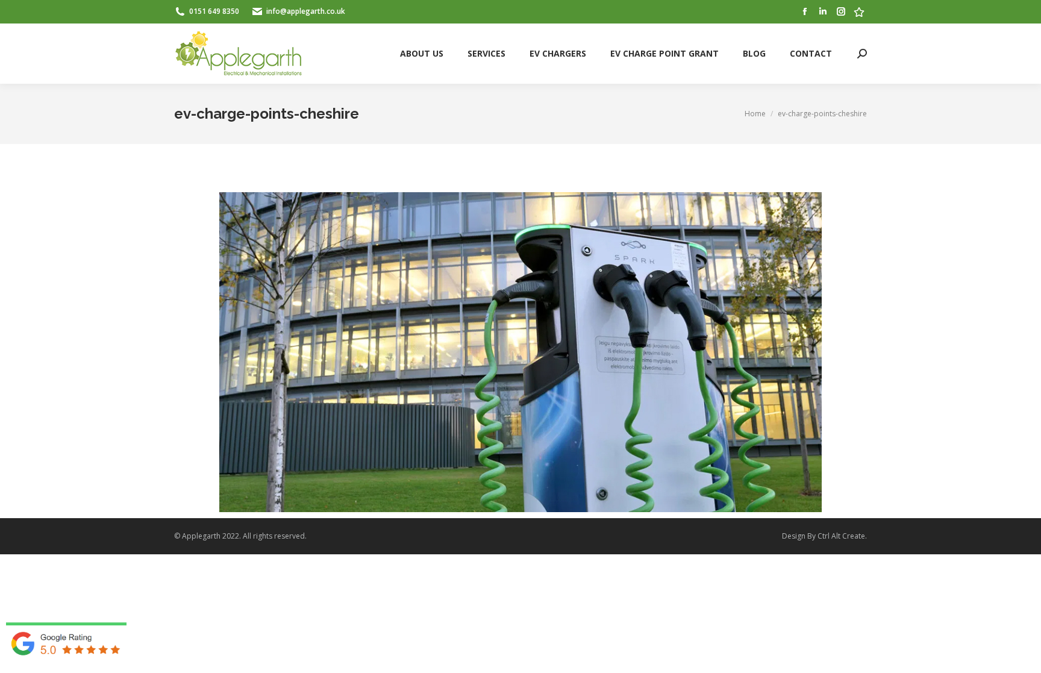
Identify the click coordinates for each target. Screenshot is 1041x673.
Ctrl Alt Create (841, 536)
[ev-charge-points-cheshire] (520, 352)
